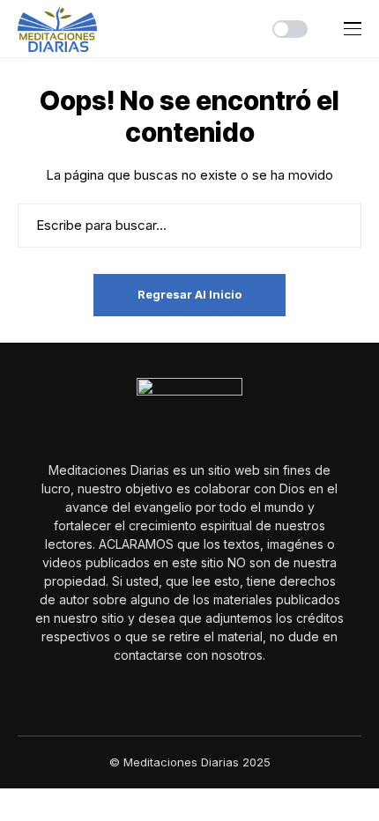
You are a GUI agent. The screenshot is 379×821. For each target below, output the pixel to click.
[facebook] (177, 693)
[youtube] (202, 693)
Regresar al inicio (189, 294)
